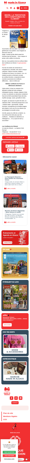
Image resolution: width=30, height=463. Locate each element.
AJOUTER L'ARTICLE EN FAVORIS (14, 137)
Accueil (7, 21)
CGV (5, 419)
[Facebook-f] (11, 398)
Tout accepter (9, 452)
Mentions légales (10, 416)
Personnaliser (9, 459)
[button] (10, 146)
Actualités (8, 161)
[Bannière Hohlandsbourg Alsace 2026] (15, 276)
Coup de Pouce (14, 195)
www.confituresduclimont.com (11, 134)
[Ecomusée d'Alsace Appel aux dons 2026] (15, 308)
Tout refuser (9, 455)
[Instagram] (16, 398)
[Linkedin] (20, 398)
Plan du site (8, 413)
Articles (12, 21)
